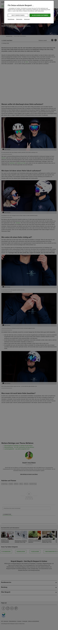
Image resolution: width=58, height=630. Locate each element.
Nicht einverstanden (18, 15)
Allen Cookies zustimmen (40, 15)
